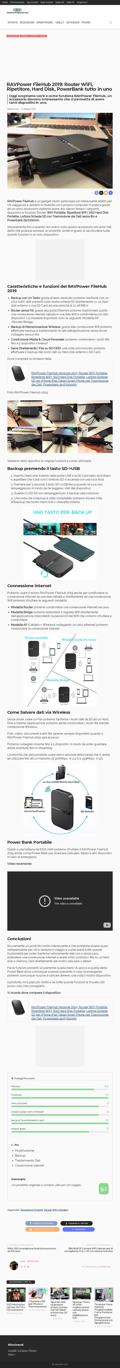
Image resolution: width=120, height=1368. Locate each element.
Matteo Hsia (13, 109)
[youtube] (28, 1267)
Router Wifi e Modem (56, 1210)
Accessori (12, 36)
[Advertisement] (60, 59)
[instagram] (25, 1267)
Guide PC (70, 2)
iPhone (86, 22)
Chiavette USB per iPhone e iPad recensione (38, 1304)
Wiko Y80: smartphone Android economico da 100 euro (31, 1250)
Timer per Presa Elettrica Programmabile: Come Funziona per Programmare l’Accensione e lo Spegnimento (103, 1313)
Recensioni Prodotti (32, 1210)
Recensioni (27, 22)
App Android (32, 2)
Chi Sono (23, 1350)
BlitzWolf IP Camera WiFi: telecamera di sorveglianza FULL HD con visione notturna (88, 1250)
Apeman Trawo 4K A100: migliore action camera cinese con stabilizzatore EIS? (81, 1310)
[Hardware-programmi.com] (18, 11)
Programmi (82, 2)
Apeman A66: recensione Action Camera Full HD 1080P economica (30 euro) (58, 1309)
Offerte (13, 22)
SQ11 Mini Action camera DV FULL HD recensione (16, 1307)
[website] (21, 1267)
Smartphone (44, 22)
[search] (110, 22)
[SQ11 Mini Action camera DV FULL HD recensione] (16, 1295)
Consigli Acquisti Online (33, 36)
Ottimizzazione (17, 2)
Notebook (73, 22)
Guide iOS (60, 2)
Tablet (59, 22)
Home (5, 2)
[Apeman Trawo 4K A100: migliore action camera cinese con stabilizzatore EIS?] (81, 1293)
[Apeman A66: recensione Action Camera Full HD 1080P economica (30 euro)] (60, 1293)
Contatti (12, 1350)
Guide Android (47, 2)
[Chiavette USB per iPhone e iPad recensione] (38, 1293)
